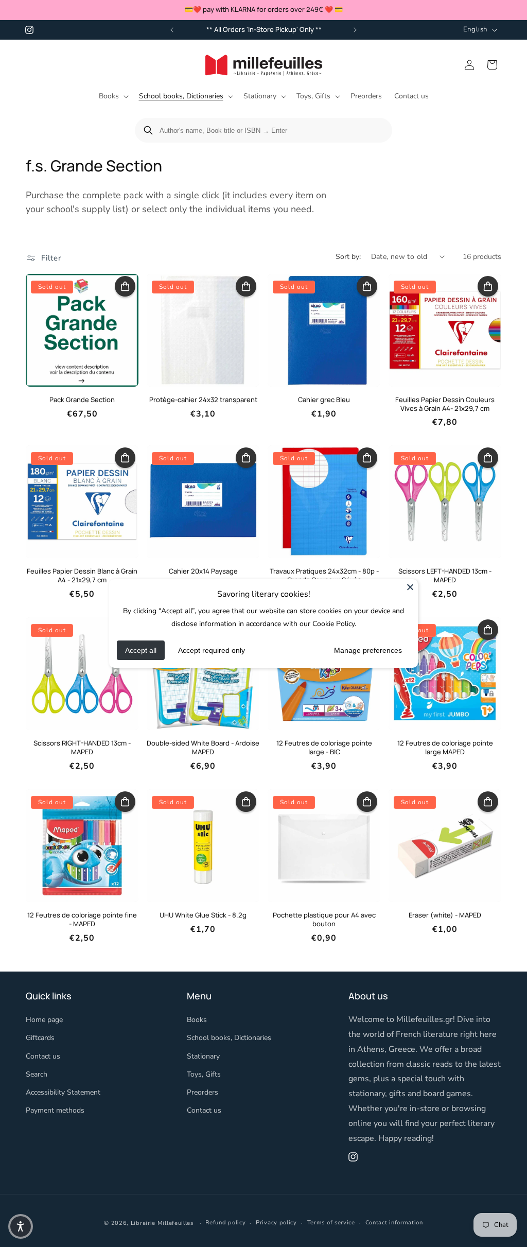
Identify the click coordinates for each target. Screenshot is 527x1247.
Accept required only (211, 650)
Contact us (43, 1056)
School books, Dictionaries (229, 1038)
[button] (113, 96)
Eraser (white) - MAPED (445, 915)
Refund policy (225, 1222)
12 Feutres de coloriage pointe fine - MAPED (82, 919)
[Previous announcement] (172, 30)
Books (197, 1020)
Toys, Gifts (204, 1074)
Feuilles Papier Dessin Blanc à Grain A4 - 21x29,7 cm (82, 575)
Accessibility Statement (63, 1092)
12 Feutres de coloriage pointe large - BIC (324, 747)
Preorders (202, 1092)
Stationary (203, 1056)
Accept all (140, 650)
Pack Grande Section (82, 399)
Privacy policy (276, 1222)
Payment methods (55, 1110)
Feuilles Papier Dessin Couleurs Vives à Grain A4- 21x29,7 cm (445, 404)
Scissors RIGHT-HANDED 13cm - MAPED (82, 747)
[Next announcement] (355, 30)
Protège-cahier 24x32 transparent (203, 399)
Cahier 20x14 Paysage (203, 571)
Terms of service (331, 1222)
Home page (44, 1020)
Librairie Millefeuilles (162, 1223)
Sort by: (348, 257)
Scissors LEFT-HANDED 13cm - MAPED (444, 575)
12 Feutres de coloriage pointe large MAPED (445, 747)
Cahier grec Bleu (324, 399)
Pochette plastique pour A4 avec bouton (324, 919)
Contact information (394, 1222)
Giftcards (40, 1038)
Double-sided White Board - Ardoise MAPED (203, 747)
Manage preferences (368, 650)
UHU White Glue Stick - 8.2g (203, 915)
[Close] (410, 587)
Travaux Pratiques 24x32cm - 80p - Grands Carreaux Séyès (324, 575)
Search (36, 1074)
